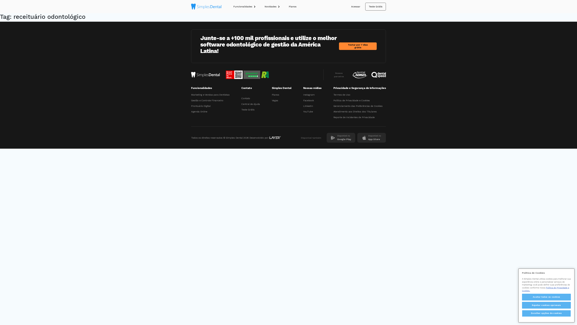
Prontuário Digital (201, 106)
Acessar (355, 6)
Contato (245, 98)
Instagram (309, 94)
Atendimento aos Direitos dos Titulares (355, 111)
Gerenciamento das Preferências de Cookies (358, 106)
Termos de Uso (341, 94)
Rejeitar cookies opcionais (546, 305)
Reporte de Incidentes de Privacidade (354, 117)
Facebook (308, 100)
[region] (546, 295)
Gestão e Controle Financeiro (207, 100)
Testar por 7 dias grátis (358, 46)
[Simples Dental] (206, 6)
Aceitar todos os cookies (546, 297)
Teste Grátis (375, 6)
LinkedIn (308, 106)
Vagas (275, 100)
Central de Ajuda (250, 104)
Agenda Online (199, 111)
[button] (249, 7)
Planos (275, 94)
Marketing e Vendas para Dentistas (210, 94)
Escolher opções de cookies (546, 313)
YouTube (308, 111)
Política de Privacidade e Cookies (351, 100)
